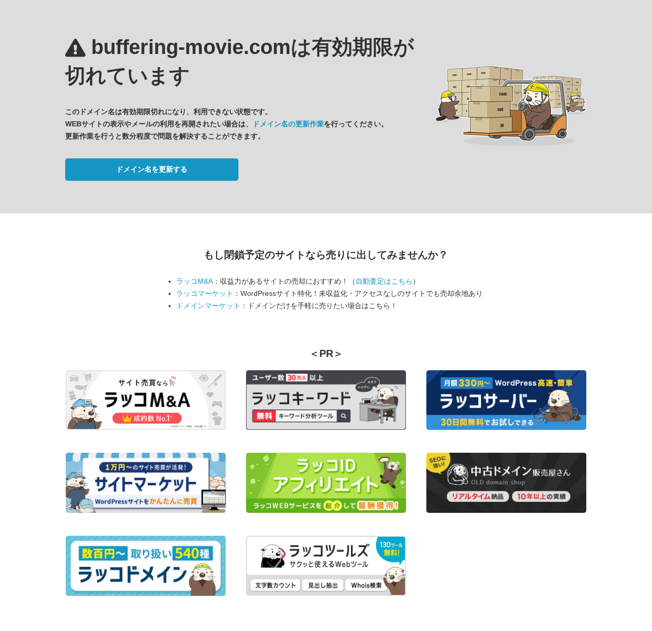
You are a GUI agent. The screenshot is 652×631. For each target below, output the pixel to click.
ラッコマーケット (204, 293)
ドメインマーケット (208, 305)
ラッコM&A (194, 281)
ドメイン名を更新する (151, 169)
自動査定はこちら (384, 281)
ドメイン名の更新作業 (288, 124)
